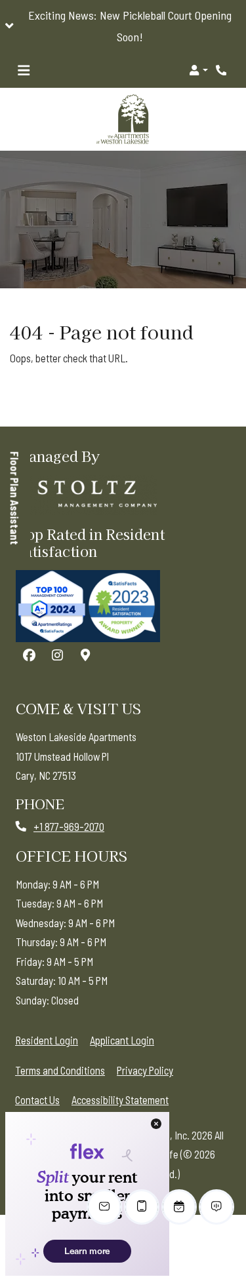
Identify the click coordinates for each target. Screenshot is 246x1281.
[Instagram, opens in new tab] (57, 655)
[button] (123, 26)
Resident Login (46, 1039)
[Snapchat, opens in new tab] (85, 655)
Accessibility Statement (120, 1099)
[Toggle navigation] (23, 70)
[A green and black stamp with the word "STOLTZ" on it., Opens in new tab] (88, 495)
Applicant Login (122, 1039)
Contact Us (37, 1100)
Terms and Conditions (60, 1070)
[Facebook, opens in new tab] (29, 655)
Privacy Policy (145, 1070)
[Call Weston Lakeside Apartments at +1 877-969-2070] (222, 70)
